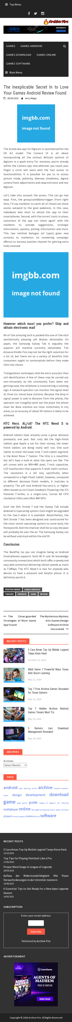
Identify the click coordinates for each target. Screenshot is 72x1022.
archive (45, 787)
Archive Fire (44, 941)
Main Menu (15, 72)
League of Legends (47, 803)
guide (33, 802)
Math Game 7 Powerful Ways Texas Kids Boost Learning (48, 671)
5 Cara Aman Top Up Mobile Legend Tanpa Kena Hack (35, 849)
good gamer (22, 803)
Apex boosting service (28, 788)
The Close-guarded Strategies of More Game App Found (19, 620)
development (35, 795)
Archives (8, 761)
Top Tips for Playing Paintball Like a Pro (27, 858)
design (17, 795)
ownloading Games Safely (50, 810)
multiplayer (10, 809)
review (44, 594)
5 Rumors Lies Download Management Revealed (48, 730)
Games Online (46, 54)
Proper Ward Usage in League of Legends (27, 867)
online (24, 809)
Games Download (18, 54)
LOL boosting (63, 803)
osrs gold (35, 809)
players (8, 816)
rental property (19, 816)
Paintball (65, 810)
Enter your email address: (36, 928)
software (48, 815)
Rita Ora (37, 816)
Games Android (31, 45)
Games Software (18, 63)
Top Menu (15, 4)
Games (10, 45)
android (22, 594)
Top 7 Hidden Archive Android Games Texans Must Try (48, 710)
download (59, 794)
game (33, 594)
